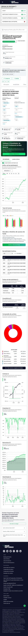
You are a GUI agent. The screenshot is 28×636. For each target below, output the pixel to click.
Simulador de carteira (8, 573)
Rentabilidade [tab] (6, 159)
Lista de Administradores (8, 562)
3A (13, 173)
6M (7, 173)
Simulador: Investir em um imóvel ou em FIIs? (13, 591)
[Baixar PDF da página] (6, 81)
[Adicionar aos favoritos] (3, 81)
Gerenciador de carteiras (8, 567)
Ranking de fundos (7, 557)
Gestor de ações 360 (7, 587)
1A (9, 173)
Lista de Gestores (7, 560)
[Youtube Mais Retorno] (7, 551)
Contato (5, 599)
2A (11, 173)
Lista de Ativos (6, 558)
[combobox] (18, 253)
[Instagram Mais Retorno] (4, 551)
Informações (6, 84)
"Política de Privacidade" (13, 628)
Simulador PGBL (6, 589)
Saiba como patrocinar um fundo (7, 7)
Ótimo (4, 173)
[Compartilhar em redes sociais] (8, 81)
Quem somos (6, 595)
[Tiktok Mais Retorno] (17, 551)
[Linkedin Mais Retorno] (20, 551)
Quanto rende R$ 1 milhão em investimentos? (13, 585)
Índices (24, 84)
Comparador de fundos (8, 571)
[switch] (3, 163)
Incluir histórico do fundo (10, 163)
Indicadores (6, 170)
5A (16, 173)
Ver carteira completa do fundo (15, 368)
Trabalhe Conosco (7, 597)
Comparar (7, 78)
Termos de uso (6, 603)
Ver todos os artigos (14, 523)
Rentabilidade (16, 84)
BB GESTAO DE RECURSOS (7, 46)
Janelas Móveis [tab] (16, 159)
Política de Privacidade (8, 601)
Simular (17, 78)
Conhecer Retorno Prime (14, 244)
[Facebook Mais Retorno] (14, 551)
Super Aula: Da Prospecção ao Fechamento (12, 578)
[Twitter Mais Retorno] (10, 551)
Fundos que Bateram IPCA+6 (9, 583)
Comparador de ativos (8, 569)
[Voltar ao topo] (25, 606)
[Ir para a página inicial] (14, 2)
